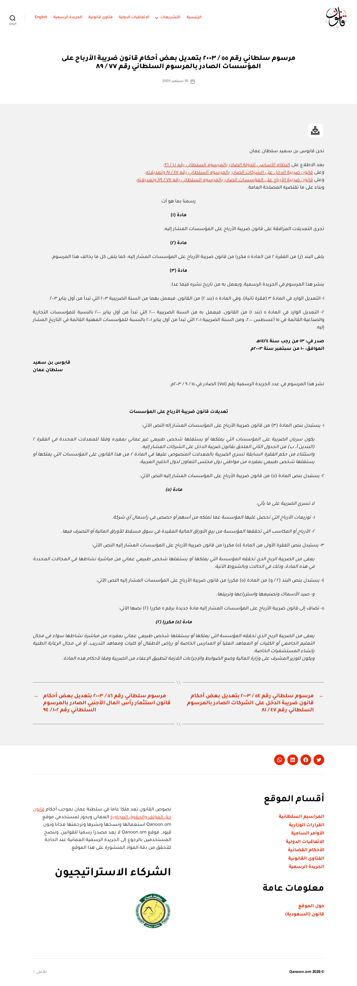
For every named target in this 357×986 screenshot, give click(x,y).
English (41, 17)
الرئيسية (194, 17)
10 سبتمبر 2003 (175, 81)
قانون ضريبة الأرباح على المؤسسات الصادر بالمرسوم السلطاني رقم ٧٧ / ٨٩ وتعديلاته (225, 180)
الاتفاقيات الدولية (134, 17)
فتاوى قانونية (100, 17)
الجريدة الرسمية (68, 17)
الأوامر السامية (307, 833)
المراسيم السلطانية (301, 816)
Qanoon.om (300, 972)
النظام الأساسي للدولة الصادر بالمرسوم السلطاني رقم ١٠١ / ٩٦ (227, 165)
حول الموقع (311, 906)
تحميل (315, 130)
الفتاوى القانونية (306, 858)
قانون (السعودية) (304, 914)
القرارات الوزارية (306, 825)
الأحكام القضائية (306, 850)
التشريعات (170, 17)
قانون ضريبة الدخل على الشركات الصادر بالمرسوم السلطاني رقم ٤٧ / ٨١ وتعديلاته (229, 172)
